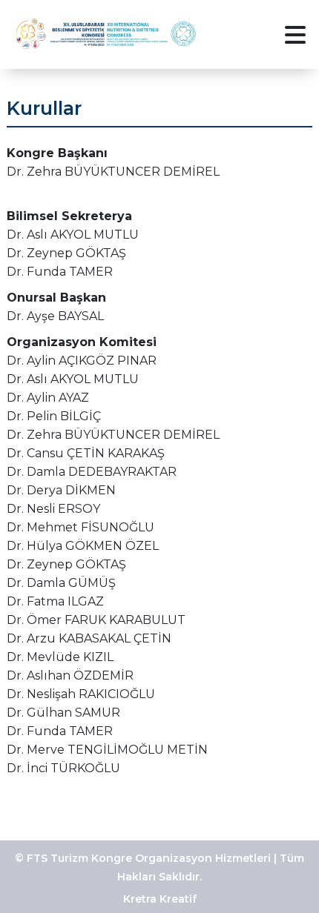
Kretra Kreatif (160, 899)
